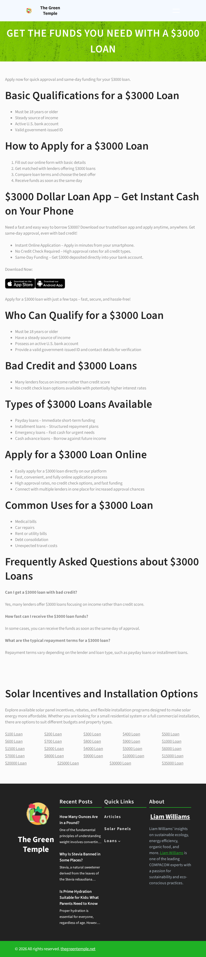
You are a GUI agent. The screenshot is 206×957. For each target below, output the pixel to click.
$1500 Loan (15, 749)
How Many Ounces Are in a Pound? (79, 820)
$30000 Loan (120, 763)
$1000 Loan (171, 741)
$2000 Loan (54, 749)
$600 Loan (14, 741)
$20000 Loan (16, 763)
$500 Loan (170, 734)
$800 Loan (92, 741)
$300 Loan (92, 734)
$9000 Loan (93, 756)
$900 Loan (131, 741)
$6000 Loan (171, 749)
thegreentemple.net (78, 949)
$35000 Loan (172, 763)
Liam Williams (171, 853)
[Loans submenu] (119, 841)
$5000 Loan (132, 749)
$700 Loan (53, 741)
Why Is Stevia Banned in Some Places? (80, 857)
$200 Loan (53, 734)
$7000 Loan (15, 756)
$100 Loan (14, 734)
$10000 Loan (133, 756)
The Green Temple (50, 11)
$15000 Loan (172, 756)
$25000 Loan (68, 763)
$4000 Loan (93, 749)
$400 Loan (131, 734)
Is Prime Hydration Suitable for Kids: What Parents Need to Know (79, 897)
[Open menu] (176, 11)
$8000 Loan (54, 756)
